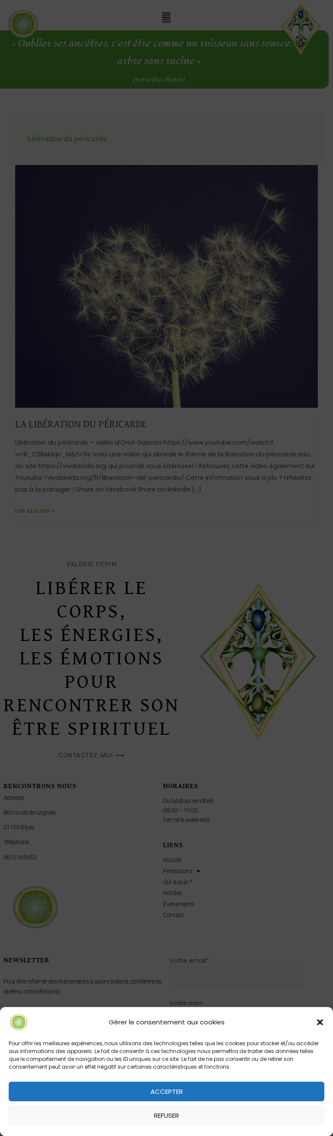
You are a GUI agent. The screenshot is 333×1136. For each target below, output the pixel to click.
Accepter (166, 1091)
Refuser (166, 1115)
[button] (320, 1022)
